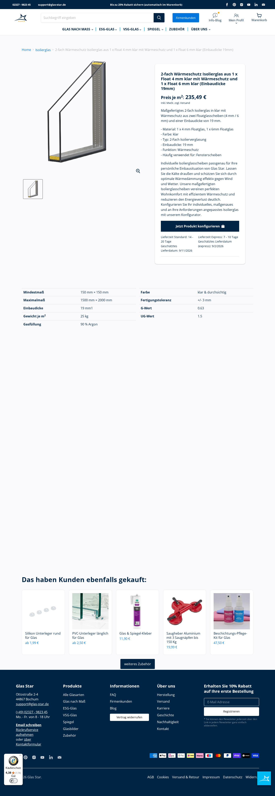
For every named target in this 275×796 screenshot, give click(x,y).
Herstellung (166, 695)
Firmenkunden (186, 18)
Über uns (199, 29)
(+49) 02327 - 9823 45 (32, 712)
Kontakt (163, 729)
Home (26, 49)
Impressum (211, 777)
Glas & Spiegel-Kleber (135, 633)
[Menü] (20, 756)
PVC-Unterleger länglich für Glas (90, 635)
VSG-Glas (131, 29)
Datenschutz (232, 777)
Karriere (163, 708)
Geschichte (165, 715)
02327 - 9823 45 (21, 4)
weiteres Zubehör (137, 664)
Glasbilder (71, 729)
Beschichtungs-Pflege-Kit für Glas (230, 635)
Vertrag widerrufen (129, 717)
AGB (150, 777)
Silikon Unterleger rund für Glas (43, 635)
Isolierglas (43, 50)
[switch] (13, 780)
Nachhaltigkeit (168, 722)
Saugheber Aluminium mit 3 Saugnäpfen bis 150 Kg (183, 637)
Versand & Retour (185, 777)
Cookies (163, 777)
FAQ (113, 695)
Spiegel (154, 29)
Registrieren (231, 711)
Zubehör (177, 29)
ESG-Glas (107, 29)
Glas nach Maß (76, 29)
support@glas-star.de (52, 4)
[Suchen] (159, 17)
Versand (185, 103)
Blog (113, 708)
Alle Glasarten (73, 695)
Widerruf (252, 777)
